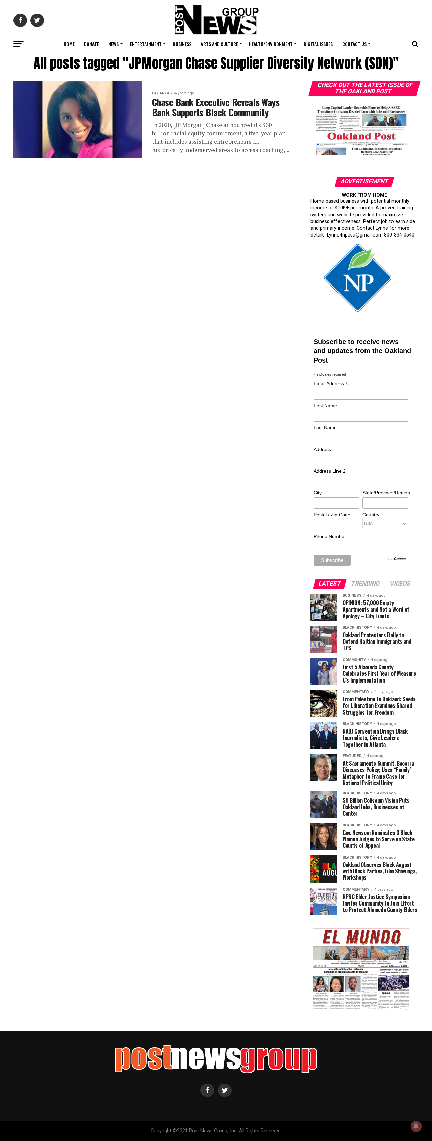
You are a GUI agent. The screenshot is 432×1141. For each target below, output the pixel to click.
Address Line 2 (330, 471)
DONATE (91, 43)
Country (370, 514)
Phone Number (330, 536)
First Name (325, 405)
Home (69, 43)
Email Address (331, 384)
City (318, 492)
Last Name (325, 427)
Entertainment (146, 43)
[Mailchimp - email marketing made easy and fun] (396, 559)
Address (322, 449)
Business (182, 43)
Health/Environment (271, 43)
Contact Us (354, 43)
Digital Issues (318, 43)
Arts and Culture (219, 43)
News (113, 43)
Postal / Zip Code (332, 514)
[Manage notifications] (416, 1126)
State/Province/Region (385, 492)
